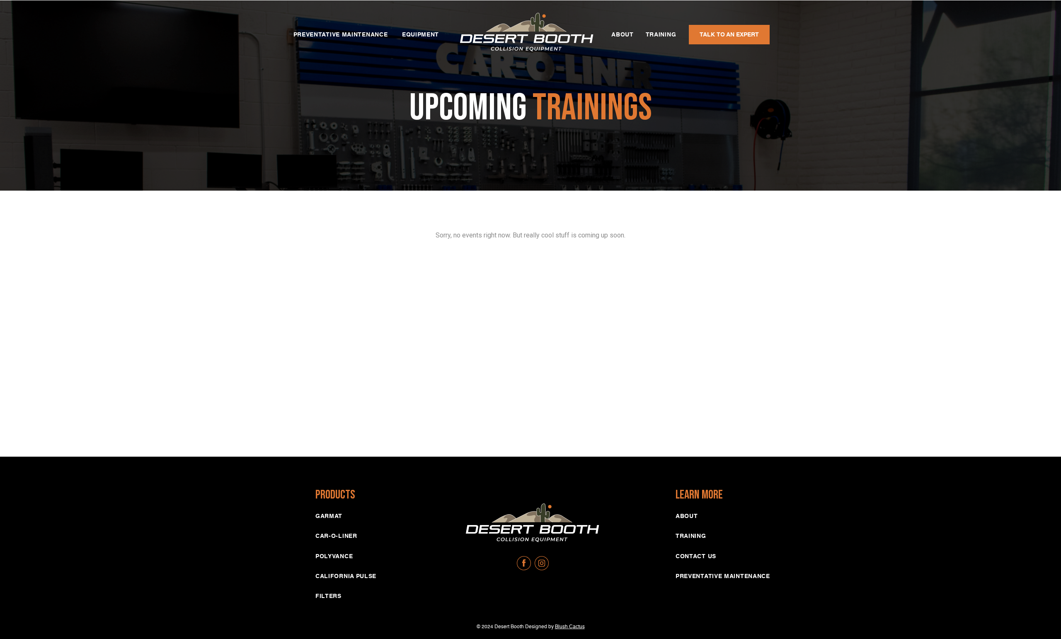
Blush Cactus (570, 626)
